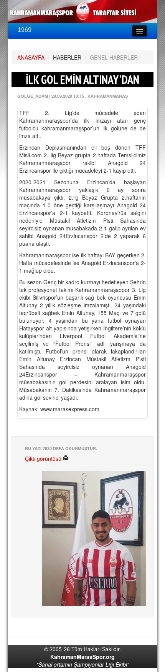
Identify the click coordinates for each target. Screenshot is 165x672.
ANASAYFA (31, 57)
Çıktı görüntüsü (44, 458)
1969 (24, 30)
